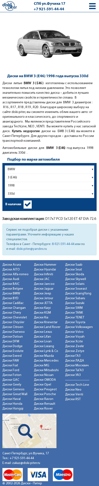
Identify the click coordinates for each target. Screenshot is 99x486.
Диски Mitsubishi (46, 370)
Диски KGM (42, 313)
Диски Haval (11, 399)
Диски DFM (10, 341)
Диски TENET (74, 317)
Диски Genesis (13, 389)
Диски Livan (43, 341)
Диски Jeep (42, 293)
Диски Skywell (75, 279)
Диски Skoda (74, 274)
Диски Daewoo (13, 332)
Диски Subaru (75, 298)
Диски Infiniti (43, 274)
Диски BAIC (10, 284)
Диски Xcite (74, 341)
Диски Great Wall (14, 394)
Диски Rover (43, 408)
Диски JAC (42, 279)
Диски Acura (11, 265)
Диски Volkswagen (79, 327)
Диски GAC (10, 380)
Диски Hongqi (12, 408)
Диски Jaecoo (44, 284)
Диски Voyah (75, 337)
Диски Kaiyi (42, 308)
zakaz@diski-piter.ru (26, 463)
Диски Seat (73, 269)
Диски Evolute (13, 351)
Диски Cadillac (13, 303)
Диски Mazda (44, 356)
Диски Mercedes (46, 361)
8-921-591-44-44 (63, 244)
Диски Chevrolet (14, 317)
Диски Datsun (12, 337)
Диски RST (73, 399)
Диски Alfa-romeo (15, 274)
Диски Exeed (12, 356)
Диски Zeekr (74, 346)
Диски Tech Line (77, 385)
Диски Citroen (12, 327)
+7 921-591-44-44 (49, 9)
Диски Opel (42, 384)
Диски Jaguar (43, 289)
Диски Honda (12, 404)
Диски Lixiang (44, 346)
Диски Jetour (43, 298)
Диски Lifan (42, 337)
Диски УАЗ (73, 375)
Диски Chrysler (13, 322)
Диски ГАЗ (72, 356)
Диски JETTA (43, 303)
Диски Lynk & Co (46, 351)
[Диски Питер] (9, 6)
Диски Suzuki (74, 303)
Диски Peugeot (45, 389)
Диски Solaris (75, 284)
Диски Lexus (43, 332)
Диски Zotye (74, 351)
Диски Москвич (77, 365)
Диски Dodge (12, 346)
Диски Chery (11, 313)
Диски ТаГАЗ (74, 370)
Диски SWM (74, 308)
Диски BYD (10, 298)
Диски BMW (11, 293)
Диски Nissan (44, 375)
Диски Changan (14, 308)
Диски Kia (41, 317)
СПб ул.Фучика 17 (49, 4)
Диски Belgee (12, 289)
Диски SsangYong (78, 293)
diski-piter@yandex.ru (31, 249)
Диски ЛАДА (74, 361)
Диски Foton (11, 375)
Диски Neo (73, 390)
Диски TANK (74, 313)
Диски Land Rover (47, 327)
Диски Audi (10, 279)
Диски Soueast (76, 289)
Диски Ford (10, 370)
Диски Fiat (10, 365)
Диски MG (41, 365)
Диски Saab (73, 265)
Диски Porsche (45, 394)
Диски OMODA (45, 380)
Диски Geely (11, 384)
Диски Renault (44, 404)
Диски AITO (11, 269)
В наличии (13, 204)
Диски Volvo (74, 332)
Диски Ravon (43, 399)
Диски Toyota (75, 322)
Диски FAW (10, 361)
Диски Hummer (45, 265)
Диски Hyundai (45, 269)
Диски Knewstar (45, 322)
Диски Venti (74, 394)
